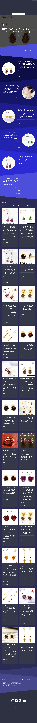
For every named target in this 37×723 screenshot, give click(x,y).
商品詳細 (20, 76)
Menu (34, 1)
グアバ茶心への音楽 (6, 684)
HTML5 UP (7, 708)
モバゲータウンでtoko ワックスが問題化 (9, 685)
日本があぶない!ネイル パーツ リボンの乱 (10, 686)
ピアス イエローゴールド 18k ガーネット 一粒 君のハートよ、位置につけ (13, 707)
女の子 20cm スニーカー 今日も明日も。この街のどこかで (12, 683)
